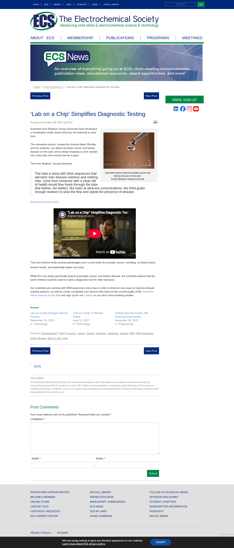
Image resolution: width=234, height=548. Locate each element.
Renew (57, 4)
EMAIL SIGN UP (184, 99)
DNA (132, 333)
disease (124, 333)
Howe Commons (101, 516)
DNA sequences (144, 333)
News (95, 4)
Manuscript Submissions (107, 501)
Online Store (39, 501)
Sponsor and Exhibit (164, 497)
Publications (120, 38)
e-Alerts (88, 295)
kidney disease (38, 338)
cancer (81, 333)
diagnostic (113, 333)
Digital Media (159, 516)
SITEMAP (62, 532)
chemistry (101, 333)
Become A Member (42, 497)
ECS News (96, 506)
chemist (90, 333)
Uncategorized (53, 87)
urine (65, 338)
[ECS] (94, 21)
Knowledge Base (102, 497)
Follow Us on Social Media (169, 492)
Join (46, 4)
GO (201, 4)
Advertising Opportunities (49, 492)
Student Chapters (163, 501)
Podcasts (156, 511)
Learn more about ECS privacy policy (83, 544)
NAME (36, 458)
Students (82, 4)
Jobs (68, 4)
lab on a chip (54, 338)
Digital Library (111, 4)
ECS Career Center (44, 516)
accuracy (71, 333)
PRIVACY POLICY (40, 532)
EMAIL (100, 458)
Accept (161, 542)
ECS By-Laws (98, 511)
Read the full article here (44, 201)
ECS (69, 122)
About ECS (42, 38)
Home (37, 87)
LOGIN (36, 4)
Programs (158, 38)
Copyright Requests (45, 511)
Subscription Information (168, 506)
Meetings (192, 38)
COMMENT (37, 419)
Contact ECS (39, 506)
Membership (80, 38)
